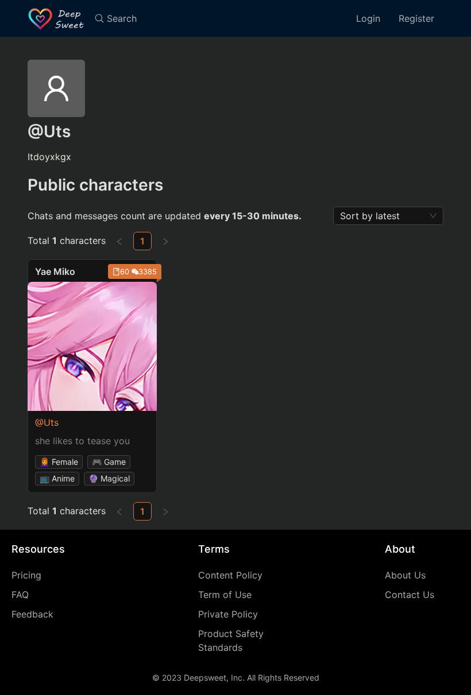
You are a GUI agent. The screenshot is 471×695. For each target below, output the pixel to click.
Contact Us (409, 594)
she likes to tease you (82, 440)
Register (416, 18)
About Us (405, 575)
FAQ (20, 594)
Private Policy (228, 614)
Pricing (26, 575)
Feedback (32, 614)
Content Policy (230, 575)
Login (368, 18)
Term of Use (225, 594)
